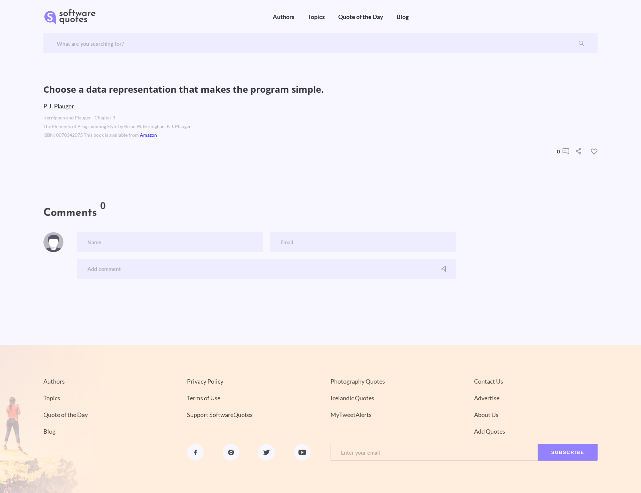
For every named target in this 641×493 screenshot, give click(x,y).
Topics (316, 16)
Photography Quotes (358, 381)
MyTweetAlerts (351, 414)
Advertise (486, 398)
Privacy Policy (205, 381)
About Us (486, 414)
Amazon (148, 135)
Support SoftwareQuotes (220, 414)
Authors (283, 16)
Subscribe (567, 452)
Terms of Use (203, 398)
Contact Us (488, 381)
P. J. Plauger (58, 106)
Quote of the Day (360, 16)
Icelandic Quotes (352, 398)
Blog (403, 16)
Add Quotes (489, 431)
